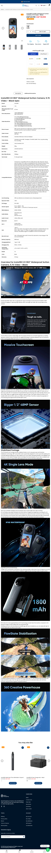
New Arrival (28, 804)
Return (2, 821)
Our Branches (29, 825)
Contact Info (29, 799)
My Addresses (29, 821)
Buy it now (38, 35)
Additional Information (30, 93)
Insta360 (32, 81)
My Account (29, 816)
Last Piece (28, 806)
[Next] (22, 28)
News (27, 797)
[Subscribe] (23, 836)
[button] (44, 5)
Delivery (3, 816)
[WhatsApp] (48, 850)
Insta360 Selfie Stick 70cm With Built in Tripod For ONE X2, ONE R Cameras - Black (20, 777)
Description (18, 93)
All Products (28, 823)
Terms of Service (5, 823)
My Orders (28, 818)
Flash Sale (28, 802)
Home (2, 9)
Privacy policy (4, 818)
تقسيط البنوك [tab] (33, 54)
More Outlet (29, 808)
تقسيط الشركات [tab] (43, 54)
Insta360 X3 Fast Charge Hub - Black (35, 777)
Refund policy (4, 825)
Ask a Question (30, 78)
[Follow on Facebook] (1, 806)
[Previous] (3, 28)
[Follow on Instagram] (4, 806)
